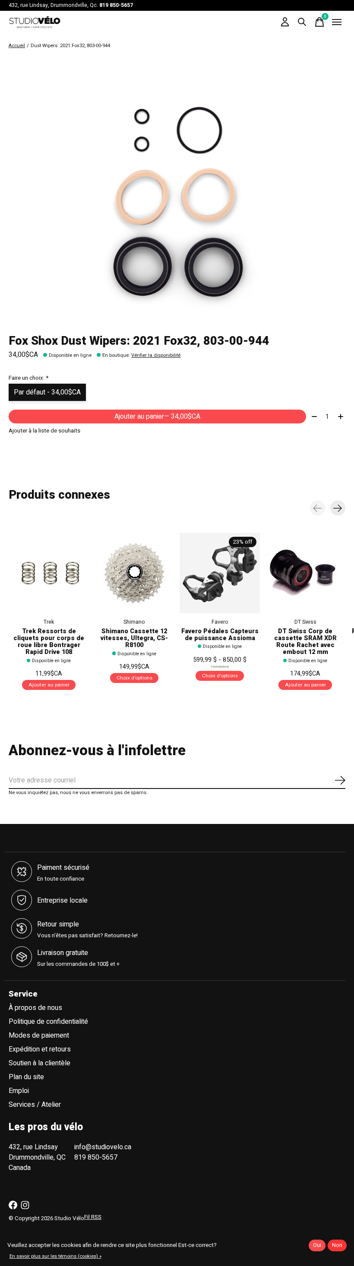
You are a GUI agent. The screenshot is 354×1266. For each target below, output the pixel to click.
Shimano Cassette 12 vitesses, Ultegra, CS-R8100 (134, 638)
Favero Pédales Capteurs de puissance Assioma (220, 635)
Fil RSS (92, 1217)
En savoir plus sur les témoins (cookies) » (55, 1256)
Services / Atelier (35, 1104)
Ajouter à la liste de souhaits (44, 430)
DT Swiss (305, 622)
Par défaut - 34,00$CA (47, 392)
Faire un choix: (28, 378)
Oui (317, 1245)
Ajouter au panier (157, 416)
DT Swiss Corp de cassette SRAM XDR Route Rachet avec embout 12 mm (305, 642)
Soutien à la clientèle (39, 1063)
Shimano (134, 622)
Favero (220, 622)
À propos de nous (35, 1008)
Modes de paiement (39, 1035)
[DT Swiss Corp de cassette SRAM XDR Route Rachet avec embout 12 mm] (305, 573)
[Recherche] (302, 22)
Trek (49, 622)
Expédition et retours (40, 1049)
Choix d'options (134, 678)
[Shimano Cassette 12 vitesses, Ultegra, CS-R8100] (134, 573)
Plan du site (26, 1077)
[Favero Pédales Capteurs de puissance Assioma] (220, 573)
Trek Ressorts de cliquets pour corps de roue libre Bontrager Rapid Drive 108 (48, 642)
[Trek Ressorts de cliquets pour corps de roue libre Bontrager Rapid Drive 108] (49, 573)
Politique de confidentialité (48, 1021)
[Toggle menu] (336, 22)
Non (337, 1245)
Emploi (19, 1091)
